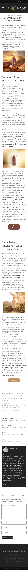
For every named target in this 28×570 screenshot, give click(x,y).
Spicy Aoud (19, 114)
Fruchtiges (9, 434)
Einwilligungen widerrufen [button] (14, 561)
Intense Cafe (9, 115)
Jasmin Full (7, 117)
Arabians (17, 95)
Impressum (14, 554)
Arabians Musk (22, 29)
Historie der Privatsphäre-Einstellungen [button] (14, 560)
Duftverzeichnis (8, 12)
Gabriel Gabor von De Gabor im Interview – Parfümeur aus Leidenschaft (12, 395)
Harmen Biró (5, 398)
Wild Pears (22, 115)
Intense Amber (11, 114)
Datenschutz (14, 556)
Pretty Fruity (16, 115)
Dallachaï (6, 30)
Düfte (3, 434)
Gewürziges (16, 434)
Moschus (16, 441)
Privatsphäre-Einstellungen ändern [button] (14, 558)
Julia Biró (19, 15)
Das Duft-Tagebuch (14, 551)
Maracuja (4, 441)
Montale (11, 25)
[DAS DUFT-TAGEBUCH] (14, 10)
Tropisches (13, 436)
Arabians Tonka (15, 96)
